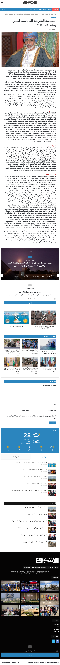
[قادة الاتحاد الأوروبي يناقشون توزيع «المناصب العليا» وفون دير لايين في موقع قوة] (10, 586)
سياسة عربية (34, 14)
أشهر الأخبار (16, 457)
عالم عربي (41, 14)
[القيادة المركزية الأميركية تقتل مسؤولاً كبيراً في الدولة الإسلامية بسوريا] (49, 586)
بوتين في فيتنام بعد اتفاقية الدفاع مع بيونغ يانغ (37, 483)
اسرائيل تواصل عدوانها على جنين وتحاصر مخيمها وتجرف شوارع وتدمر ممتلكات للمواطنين (12, 351)
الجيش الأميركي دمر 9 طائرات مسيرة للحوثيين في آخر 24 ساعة (30, 264)
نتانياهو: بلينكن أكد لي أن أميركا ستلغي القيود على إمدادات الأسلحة (32, 528)
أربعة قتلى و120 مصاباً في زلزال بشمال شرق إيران (35, 542)
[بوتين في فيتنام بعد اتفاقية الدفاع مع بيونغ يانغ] (52, 486)
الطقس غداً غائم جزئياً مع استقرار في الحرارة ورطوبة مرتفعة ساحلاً (31, 462)
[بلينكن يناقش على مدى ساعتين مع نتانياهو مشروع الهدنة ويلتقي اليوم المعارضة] (10, 610)
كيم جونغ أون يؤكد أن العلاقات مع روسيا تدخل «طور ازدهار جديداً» (32, 535)
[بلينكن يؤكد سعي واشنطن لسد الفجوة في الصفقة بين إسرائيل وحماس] (48, 362)
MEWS (35, 662)
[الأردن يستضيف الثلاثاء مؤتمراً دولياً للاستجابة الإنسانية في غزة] (30, 610)
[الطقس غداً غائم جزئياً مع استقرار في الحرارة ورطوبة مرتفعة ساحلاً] (52, 465)
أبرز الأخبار (30, 256)
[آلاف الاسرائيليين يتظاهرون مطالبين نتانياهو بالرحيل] (30, 343)
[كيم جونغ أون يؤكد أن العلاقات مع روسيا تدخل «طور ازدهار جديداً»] (52, 537)
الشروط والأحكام (6, 662)
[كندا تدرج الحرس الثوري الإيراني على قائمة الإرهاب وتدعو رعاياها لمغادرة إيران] (52, 493)
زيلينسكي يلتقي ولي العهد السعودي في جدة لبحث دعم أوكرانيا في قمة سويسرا (12, 369)
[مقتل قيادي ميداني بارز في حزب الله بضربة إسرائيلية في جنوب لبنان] (10, 598)
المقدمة (56, 624)
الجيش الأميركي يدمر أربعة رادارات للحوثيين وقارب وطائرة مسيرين (48, 352)
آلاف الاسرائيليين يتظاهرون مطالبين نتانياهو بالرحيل (30, 350)
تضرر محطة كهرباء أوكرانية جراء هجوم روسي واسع (35, 469)
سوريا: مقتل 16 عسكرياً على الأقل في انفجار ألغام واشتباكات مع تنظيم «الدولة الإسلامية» (30, 369)
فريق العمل (55, 631)
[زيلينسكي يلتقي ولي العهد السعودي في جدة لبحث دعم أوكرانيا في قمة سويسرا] (12, 362)
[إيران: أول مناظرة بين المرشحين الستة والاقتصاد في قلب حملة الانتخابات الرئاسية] (30, 586)
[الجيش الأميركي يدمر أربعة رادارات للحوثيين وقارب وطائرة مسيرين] (48, 344)
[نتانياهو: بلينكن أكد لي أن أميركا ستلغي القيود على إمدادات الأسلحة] (52, 530)
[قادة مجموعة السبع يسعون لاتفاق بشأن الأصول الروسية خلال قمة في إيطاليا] (49, 599)
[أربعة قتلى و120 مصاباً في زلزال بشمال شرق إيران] (52, 544)
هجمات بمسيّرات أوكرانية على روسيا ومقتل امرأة (35, 476)
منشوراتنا (56, 629)
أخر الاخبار (44, 457)
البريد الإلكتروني (51, 410)
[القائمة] (2, 2)
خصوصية (14, 662)
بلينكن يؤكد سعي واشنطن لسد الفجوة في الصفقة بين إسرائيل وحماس (49, 369)
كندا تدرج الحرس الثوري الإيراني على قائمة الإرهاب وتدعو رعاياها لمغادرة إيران (29, 490)
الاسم (54, 404)
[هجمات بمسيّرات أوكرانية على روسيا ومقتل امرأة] (52, 479)
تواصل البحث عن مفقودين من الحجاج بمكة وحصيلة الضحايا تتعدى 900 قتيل (33, 9)
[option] (30, 264)
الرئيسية (53, 14)
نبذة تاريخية (56, 626)
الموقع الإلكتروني (24, 410)
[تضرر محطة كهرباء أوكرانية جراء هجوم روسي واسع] (52, 472)
